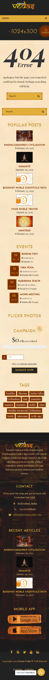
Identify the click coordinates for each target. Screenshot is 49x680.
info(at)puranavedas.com (27, 514)
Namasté (24, 166)
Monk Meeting (29, 294)
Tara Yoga (27, 268)
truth (10, 416)
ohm (41, 404)
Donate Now (24, 370)
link (25, 399)
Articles (29, 669)
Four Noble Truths (24, 209)
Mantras (24, 231)
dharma (22, 393)
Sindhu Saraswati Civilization (24, 410)
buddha (10, 393)
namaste (21, 404)
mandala (36, 399)
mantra (9, 404)
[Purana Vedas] (24, 5)
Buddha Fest (30, 254)
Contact (18, 669)
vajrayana (22, 416)
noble (32, 404)
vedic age (36, 416)
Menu (5, 18)
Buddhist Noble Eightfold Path (24, 188)
